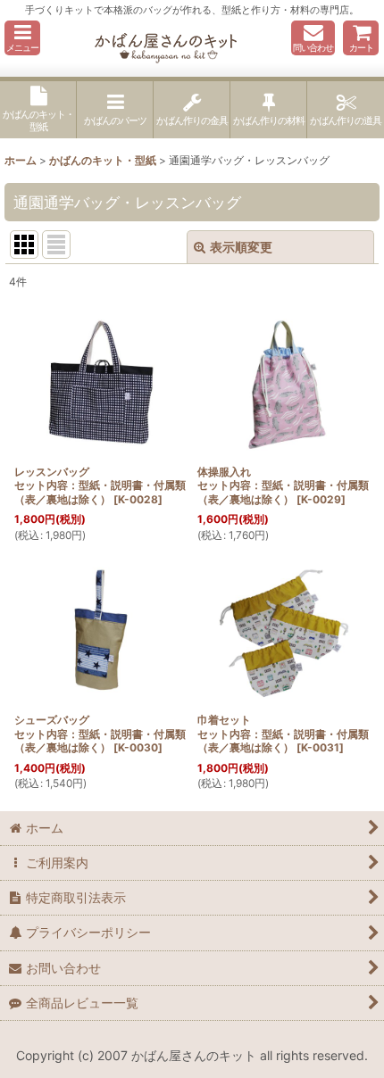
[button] (22, 38)
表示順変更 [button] (241, 246)
